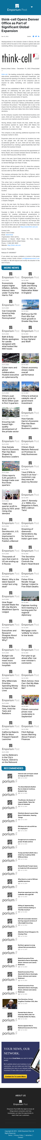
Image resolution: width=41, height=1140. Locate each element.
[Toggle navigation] (32, 7)
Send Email (9, 235)
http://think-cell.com (14, 245)
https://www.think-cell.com (29, 227)
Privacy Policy (18, 1135)
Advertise (28, 1135)
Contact (20, 1137)
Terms (10, 1135)
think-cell (4, 74)
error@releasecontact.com (31, 258)
